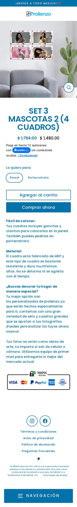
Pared (14, 178)
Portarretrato (38, 178)
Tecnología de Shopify (55, 475)
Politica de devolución (38, 445)
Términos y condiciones (38, 432)
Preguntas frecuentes (38, 451)
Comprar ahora (38, 207)
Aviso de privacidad (38, 438)
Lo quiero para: (18, 168)
